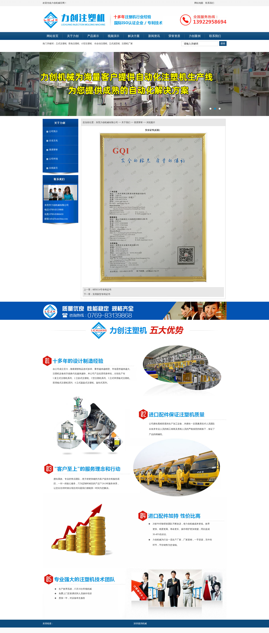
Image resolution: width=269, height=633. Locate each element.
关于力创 (73, 36)
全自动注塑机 (100, 43)
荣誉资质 (174, 36)
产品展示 (93, 36)
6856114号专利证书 (102, 289)
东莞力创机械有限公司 (107, 122)
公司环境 (53, 159)
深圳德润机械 (140, 623)
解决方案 (134, 36)
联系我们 (209, 3)
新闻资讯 (154, 36)
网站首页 (52, 36)
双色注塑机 (73, 43)
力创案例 (195, 36)
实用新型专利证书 (101, 294)
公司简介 (53, 131)
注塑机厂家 (127, 43)
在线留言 (53, 168)
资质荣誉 (53, 149)
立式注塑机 (61, 43)
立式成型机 (114, 43)
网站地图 (198, 3)
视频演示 (113, 36)
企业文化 (53, 140)
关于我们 (126, 122)
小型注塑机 (86, 43)
